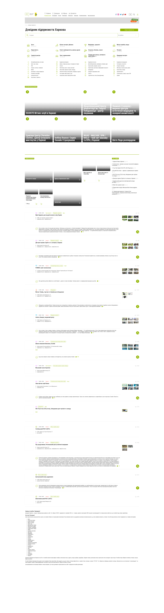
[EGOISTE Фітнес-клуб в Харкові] (100, 150)
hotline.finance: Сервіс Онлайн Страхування (65, 139)
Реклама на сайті (47, 15)
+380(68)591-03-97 (47, 296)
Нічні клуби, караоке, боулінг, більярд (67, 69)
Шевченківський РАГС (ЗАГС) (43, 498)
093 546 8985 (39, 433)
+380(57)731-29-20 (62, 448)
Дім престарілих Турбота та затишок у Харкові (124, 178)
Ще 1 (64, 213)
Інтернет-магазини (120, 65)
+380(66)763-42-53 (47, 246)
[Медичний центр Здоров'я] (69, 150)
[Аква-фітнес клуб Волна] (94, 150)
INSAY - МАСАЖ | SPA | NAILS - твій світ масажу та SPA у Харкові (95, 137)
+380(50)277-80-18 (40, 272)
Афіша (65, 13)
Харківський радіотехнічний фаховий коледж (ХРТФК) (123, 181)
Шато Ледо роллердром (123, 140)
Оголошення (54, 15)
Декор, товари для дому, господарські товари (69, 64)
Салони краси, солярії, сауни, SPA (124, 73)
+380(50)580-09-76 (47, 321)
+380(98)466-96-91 (40, 246)
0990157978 (39, 502)
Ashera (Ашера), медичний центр (44, 317)
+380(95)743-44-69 (55, 272)
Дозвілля (73, 13)
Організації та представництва (37, 71)
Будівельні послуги (92, 62)
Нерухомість (64, 15)
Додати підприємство (129, 30)
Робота (89, 73)
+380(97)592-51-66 (40, 347)
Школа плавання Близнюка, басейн (45, 343)
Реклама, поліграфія (35, 73)
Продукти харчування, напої (94, 71)
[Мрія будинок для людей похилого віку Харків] (63, 150)
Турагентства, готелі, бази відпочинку (96, 75)
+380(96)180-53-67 (47, 272)
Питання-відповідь (83, 15)
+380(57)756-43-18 (55, 246)
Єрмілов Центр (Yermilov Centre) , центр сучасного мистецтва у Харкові (38, 137)
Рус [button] (130, 14)
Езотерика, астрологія (121, 64)
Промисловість (120, 71)
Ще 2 (68, 381)
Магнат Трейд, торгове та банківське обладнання (49, 292)
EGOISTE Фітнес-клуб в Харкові (41, 113)
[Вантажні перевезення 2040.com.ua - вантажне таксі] (57, 150)
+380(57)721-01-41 (40, 296)
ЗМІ (32, 65)
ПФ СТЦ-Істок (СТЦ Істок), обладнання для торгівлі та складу (124, 175)
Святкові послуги (34, 75)
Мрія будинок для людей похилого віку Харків (48, 215)
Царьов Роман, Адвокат (118, 161)
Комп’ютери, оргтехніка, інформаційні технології (98, 67)
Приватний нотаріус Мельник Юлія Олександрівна (125, 187)
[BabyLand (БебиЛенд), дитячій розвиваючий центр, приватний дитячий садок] (88, 150)
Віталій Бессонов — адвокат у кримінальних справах (125, 170)
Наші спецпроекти (91, 15)
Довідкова (76, 15)
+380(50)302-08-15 (47, 219)
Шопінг (118, 75)
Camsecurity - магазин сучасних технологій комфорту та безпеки (125, 164)
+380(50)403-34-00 (40, 387)
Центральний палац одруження (44, 477)
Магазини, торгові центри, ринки (123, 67)
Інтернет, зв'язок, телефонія (37, 67)
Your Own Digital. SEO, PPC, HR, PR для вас (123, 168)
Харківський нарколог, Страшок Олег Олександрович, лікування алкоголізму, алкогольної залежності (124, 193)
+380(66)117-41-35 (40, 321)
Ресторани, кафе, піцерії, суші (66, 73)
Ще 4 (65, 265)
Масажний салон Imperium (42, 368)
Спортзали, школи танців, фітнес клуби (68, 75)
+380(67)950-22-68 (47, 448)
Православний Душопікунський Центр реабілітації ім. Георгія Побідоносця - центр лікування (95, 108)
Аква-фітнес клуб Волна (42, 383)
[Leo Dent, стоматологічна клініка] (82, 150)
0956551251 (47, 480)
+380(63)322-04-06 (40, 219)
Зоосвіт (61, 65)
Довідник (57, 13)
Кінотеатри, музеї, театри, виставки (67, 67)
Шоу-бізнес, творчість (35, 77)
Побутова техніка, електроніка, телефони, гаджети (70, 71)
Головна (26, 25)
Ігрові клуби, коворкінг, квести (94, 65)
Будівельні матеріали (64, 62)
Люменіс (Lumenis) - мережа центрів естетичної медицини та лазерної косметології (124, 109)
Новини (48, 13)
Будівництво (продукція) (122, 62)
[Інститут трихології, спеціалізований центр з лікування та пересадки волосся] (106, 150)
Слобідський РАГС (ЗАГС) (42, 429)
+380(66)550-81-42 (47, 347)
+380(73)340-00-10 (40, 372)
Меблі (32, 69)
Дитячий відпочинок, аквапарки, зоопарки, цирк (98, 64)
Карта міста (70, 15)
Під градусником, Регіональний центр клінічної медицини (51, 444)
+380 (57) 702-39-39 (40, 480)
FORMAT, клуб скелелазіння (43, 268)
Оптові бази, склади (121, 69)
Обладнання (90, 69)
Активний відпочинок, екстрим (37, 62)
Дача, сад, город (34, 64)
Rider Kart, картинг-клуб (118, 185)
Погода (59, 15)
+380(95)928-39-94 (40, 448)
